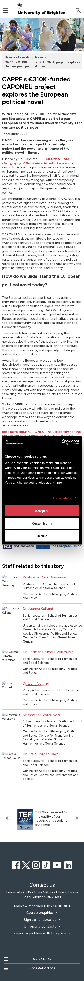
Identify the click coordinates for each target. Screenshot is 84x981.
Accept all (42, 511)
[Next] (76, 818)
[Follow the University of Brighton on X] (26, 864)
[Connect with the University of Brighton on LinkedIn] (68, 864)
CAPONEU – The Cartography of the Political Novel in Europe (35, 161)
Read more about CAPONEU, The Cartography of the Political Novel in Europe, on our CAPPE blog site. (41, 434)
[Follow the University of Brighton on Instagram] (36, 864)
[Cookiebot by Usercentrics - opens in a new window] (61, 442)
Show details (61, 498)
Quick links (42, 959)
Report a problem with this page (40, 933)
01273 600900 (57, 906)
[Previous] (8, 818)
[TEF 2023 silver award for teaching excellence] (25, 819)
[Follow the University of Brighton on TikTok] (46, 864)
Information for (42, 968)
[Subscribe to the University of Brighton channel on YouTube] (57, 864)
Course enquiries (40, 913)
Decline (42, 536)
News (39, 57)
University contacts (40, 926)
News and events (17, 57)
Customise (39, 523)
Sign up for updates (40, 920)
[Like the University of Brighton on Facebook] (16, 864)
